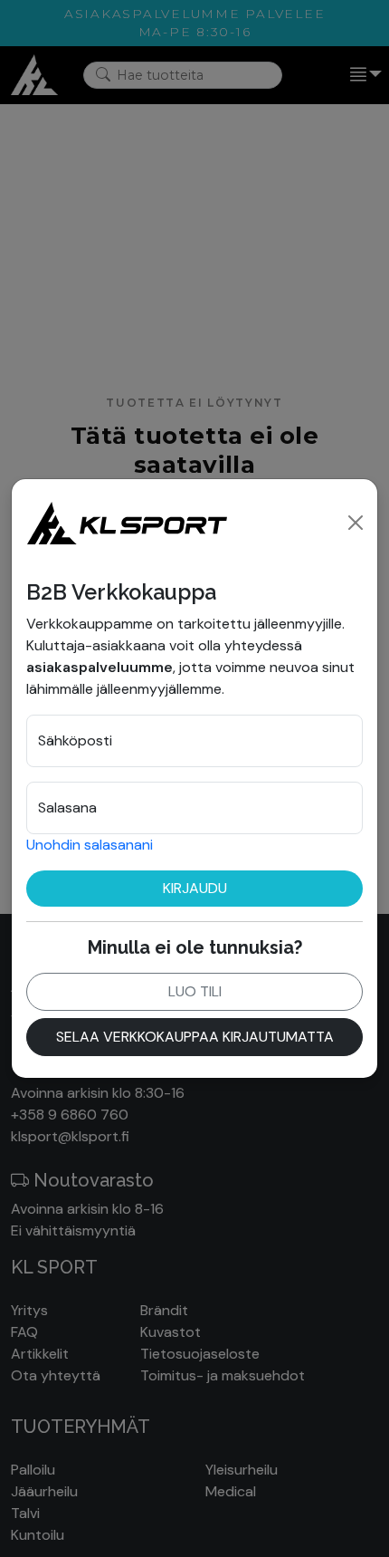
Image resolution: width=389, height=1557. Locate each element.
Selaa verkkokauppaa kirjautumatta (195, 1036)
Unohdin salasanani (89, 844)
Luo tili (195, 991)
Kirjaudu (195, 888)
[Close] (355, 522)
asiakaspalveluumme (99, 667)
